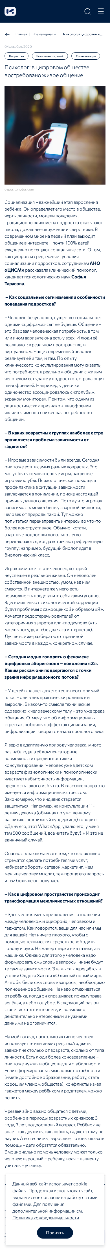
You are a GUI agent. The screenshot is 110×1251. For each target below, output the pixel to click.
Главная (21, 34)
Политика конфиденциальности (45, 1217)
